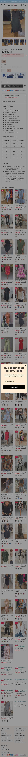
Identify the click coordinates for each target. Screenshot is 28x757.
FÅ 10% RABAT (14, 387)
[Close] (25, 366)
